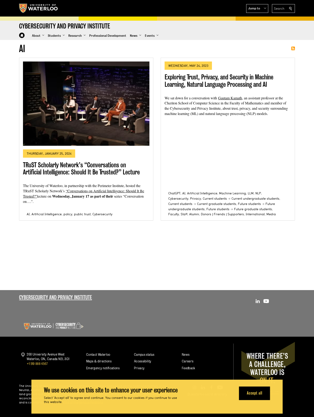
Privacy (195, 198)
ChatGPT (174, 193)
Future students (249, 204)
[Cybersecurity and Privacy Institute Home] (22, 35)
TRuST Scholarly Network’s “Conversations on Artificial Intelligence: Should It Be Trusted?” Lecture (81, 168)
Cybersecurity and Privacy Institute (55, 297)
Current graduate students (216, 204)
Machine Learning (232, 193)
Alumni (194, 214)
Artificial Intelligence (46, 214)
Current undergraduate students (255, 198)
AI (28, 214)
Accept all (254, 393)
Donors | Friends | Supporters (222, 214)
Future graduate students (253, 209)
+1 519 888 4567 (37, 364)
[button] (257, 8)
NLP (258, 193)
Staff (184, 214)
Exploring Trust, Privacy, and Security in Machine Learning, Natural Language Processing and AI (219, 80)
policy (67, 214)
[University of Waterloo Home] (38, 8)
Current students (215, 198)
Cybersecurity (102, 214)
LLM (251, 193)
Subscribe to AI (293, 48)
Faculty (173, 214)
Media (271, 214)
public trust (82, 214)
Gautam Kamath (230, 97)
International (255, 214)
